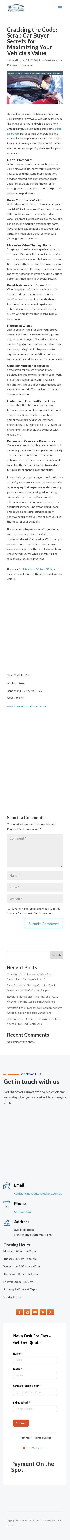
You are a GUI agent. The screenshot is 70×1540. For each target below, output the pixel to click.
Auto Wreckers (48, 60)
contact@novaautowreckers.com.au (38, 1193)
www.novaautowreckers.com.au (26, 706)
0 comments (26, 65)
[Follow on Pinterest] (43, 1312)
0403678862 (23, 1211)
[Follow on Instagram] (27, 1312)
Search (56, 955)
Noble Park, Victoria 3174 (37, 569)
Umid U (14, 60)
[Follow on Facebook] (19, 1312)
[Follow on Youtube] (35, 1312)
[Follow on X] (50, 1312)
